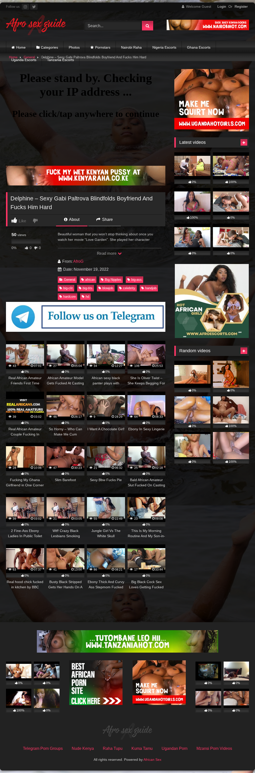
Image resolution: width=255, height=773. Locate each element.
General (69, 279)
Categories (49, 47)
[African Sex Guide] (39, 26)
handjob (150, 288)
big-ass (136, 279)
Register (241, 6)
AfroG (78, 261)
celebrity (129, 288)
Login (221, 6)
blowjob (107, 288)
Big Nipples (113, 279)
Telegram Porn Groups (43, 748)
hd (87, 296)
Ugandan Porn (175, 748)
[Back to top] (239, 758)
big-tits (87, 288)
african (90, 279)
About (73, 219)
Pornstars (102, 47)
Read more (107, 253)
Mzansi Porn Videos (214, 748)
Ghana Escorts (198, 47)
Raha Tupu (113, 748)
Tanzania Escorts (60, 60)
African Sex (152, 760)
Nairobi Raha (131, 47)
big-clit (68, 288)
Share (107, 219)
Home (21, 47)
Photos (74, 47)
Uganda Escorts (23, 60)
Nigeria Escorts (164, 47)
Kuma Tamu (142, 748)
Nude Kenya (83, 748)
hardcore (69, 296)
